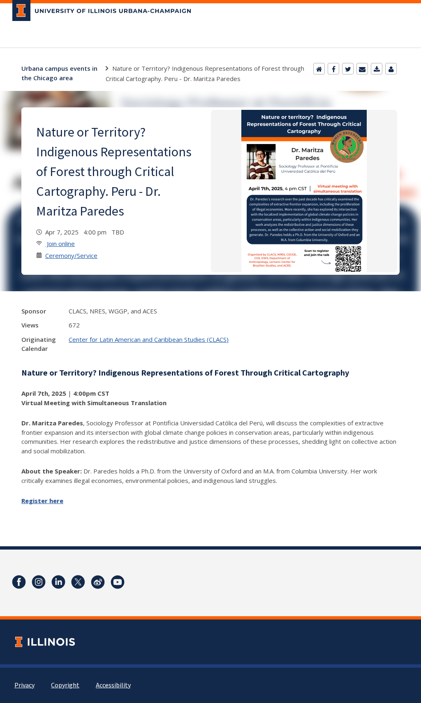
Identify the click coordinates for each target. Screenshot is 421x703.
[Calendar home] (319, 68)
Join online (60, 243)
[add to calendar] (376, 68)
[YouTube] (118, 582)
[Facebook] (333, 68)
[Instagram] (39, 582)
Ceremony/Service (71, 255)
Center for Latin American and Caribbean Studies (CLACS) (149, 339)
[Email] (362, 68)
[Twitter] (348, 68)
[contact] (391, 68)
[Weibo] (98, 582)
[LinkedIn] (58, 582)
